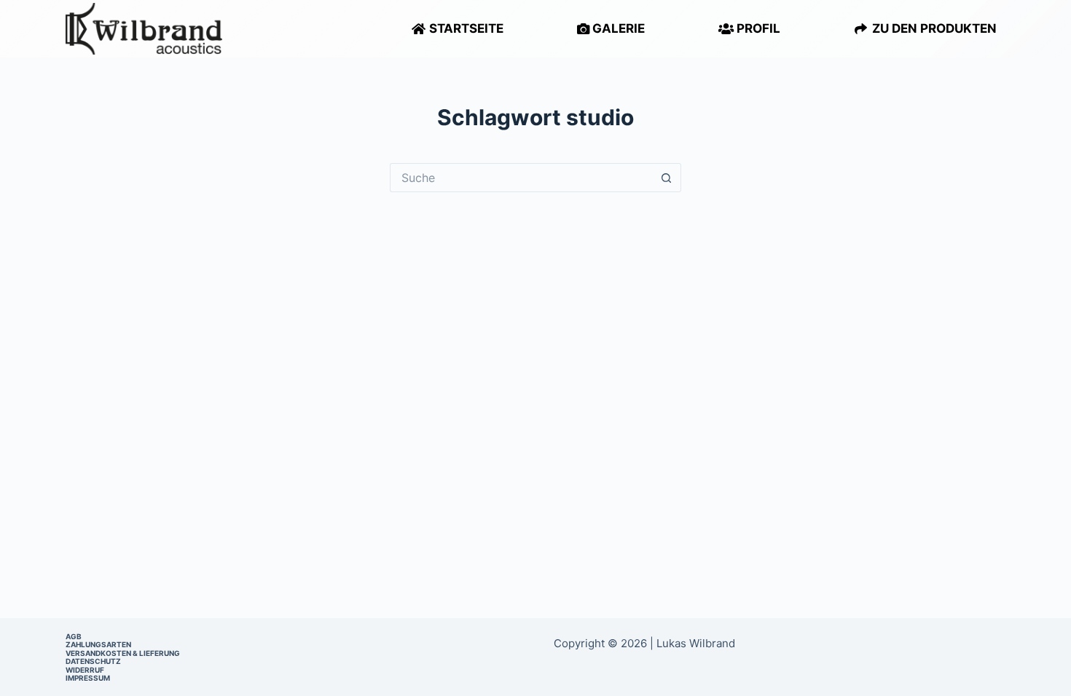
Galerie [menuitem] (617, 28)
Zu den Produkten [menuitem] (933, 28)
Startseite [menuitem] (464, 28)
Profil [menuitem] (757, 28)
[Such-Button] (666, 177)
